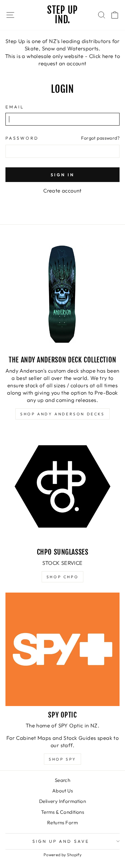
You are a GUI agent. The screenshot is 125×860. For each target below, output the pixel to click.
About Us (62, 791)
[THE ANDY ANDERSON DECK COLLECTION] (62, 294)
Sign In (62, 174)
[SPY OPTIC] (62, 649)
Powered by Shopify (62, 854)
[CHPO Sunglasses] (62, 486)
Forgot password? (100, 138)
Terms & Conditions (62, 812)
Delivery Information (62, 801)
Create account (62, 190)
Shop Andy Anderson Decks (62, 414)
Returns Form (62, 823)
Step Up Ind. (62, 15)
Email (14, 106)
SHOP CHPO (62, 576)
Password (22, 138)
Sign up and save (61, 841)
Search (62, 780)
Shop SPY (62, 759)
